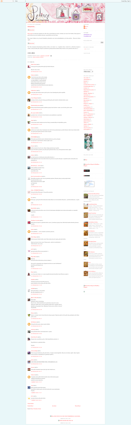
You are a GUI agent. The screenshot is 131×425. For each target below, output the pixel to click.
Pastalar (85, 112)
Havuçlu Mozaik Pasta (92, 204)
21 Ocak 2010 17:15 (36, 276)
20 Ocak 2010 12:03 (36, 87)
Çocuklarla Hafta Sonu (88, 86)
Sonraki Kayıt (30, 406)
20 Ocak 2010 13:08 (36, 124)
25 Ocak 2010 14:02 (36, 333)
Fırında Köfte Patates (92, 241)
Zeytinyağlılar (87, 129)
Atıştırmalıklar (87, 79)
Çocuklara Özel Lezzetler (89, 84)
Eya (32, 197)
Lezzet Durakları (87, 107)
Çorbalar (85, 88)
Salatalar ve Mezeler (88, 117)
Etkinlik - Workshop (88, 93)
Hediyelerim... (31, 26)
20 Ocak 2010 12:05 (36, 94)
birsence (32, 146)
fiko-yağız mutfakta (35, 112)
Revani (89, 262)
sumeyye (33, 155)
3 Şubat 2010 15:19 (36, 382)
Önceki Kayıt (78, 406)
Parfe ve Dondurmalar (88, 110)
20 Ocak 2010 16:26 (36, 194)
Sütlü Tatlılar (86, 119)
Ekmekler (86, 91)
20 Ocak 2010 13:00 (36, 117)
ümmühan (33, 279)
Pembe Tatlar (33, 64)
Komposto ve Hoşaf (88, 103)
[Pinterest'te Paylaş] (34, 53)
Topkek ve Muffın (87, 124)
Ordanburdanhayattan (35, 105)
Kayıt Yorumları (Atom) (36, 408)
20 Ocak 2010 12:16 (36, 102)
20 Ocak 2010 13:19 (36, 133)
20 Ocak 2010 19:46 (36, 226)
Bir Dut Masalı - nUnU (35, 165)
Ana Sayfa (54, 406)
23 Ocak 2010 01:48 (36, 309)
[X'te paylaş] (31, 53)
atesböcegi (33, 329)
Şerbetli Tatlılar (87, 121)
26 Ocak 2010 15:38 (36, 356)
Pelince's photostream (91, 184)
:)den (32, 385)
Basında (85, 81)
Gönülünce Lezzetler (35, 220)
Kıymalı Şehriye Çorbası (93, 222)
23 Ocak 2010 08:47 (36, 318)
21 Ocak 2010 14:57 (36, 268)
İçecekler (85, 98)
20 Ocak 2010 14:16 (36, 151)
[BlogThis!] (29, 53)
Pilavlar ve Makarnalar (88, 114)
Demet (32, 272)
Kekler (85, 101)
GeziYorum (86, 95)
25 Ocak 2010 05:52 (36, 326)
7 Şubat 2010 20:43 (36, 400)
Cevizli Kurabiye (91, 231)
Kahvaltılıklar (86, 100)
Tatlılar (85, 122)
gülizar (32, 360)
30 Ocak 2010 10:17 (36, 371)
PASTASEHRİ (34, 137)
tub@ (32, 249)
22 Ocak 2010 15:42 (36, 294)
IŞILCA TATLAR (34, 297)
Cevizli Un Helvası (91, 271)
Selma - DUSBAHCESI (35, 190)
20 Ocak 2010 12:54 (36, 109)
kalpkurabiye (33, 90)
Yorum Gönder (31, 403)
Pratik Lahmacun (91, 252)
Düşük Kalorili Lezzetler (89, 89)
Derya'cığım (30, 33)
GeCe (32, 396)
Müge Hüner (33, 256)
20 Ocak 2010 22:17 (36, 245)
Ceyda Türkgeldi (34, 98)
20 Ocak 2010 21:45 (36, 233)
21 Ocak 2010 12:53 (36, 253)
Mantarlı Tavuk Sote (92, 213)
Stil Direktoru (34, 322)
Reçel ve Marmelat (87, 115)
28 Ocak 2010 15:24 (36, 364)
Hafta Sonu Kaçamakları (89, 96)
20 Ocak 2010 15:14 (36, 162)
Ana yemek (86, 77)
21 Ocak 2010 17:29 (36, 285)
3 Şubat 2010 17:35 (36, 392)
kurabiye (85, 105)
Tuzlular (85, 126)
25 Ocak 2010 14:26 (36, 347)
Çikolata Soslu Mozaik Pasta (93, 193)
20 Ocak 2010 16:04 (36, 186)
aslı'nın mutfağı (34, 350)
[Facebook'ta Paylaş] (32, 53)
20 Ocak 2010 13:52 (36, 142)
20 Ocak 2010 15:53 (36, 172)
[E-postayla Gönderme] (51, 55)
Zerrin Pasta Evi (34, 337)
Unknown (33, 75)
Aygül (32, 120)
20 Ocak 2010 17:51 (36, 217)
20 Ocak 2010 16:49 (36, 204)
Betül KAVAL (34, 208)
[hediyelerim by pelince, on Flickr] (31, 30)
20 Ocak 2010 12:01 (36, 71)
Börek (85, 83)
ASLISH (32, 288)
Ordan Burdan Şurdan (38, 57)
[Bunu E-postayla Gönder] (28, 53)
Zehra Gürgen (34, 237)
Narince (32, 313)
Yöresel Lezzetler (87, 127)
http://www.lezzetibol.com (36, 176)
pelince (32, 229)
